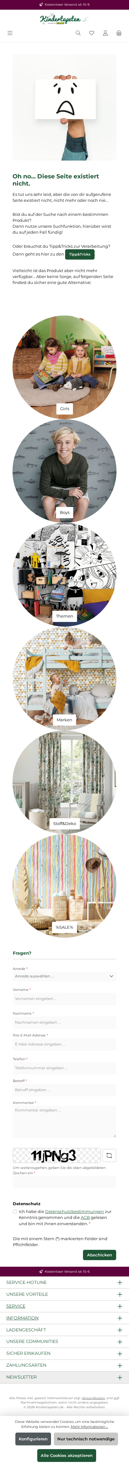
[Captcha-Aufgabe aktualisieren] (109, 1155)
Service (15, 1306)
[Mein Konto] (105, 33)
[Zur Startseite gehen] (64, 19)
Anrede (20, 969)
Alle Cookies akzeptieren (67, 1455)
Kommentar (24, 1103)
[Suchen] (78, 33)
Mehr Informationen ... (89, 1426)
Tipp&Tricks (79, 254)
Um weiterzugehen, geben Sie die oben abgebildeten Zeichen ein (59, 1170)
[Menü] (10, 33)
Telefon (20, 1059)
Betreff (20, 1081)
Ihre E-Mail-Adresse (30, 1035)
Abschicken (99, 1255)
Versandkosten (93, 1398)
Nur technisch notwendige (86, 1439)
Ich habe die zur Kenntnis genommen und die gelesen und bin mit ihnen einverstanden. (65, 1217)
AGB (85, 1217)
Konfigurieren (33, 1439)
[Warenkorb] (119, 33)
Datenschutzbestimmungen (74, 1211)
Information (22, 1318)
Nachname (23, 1013)
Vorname (22, 989)
